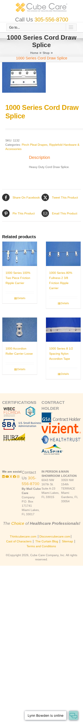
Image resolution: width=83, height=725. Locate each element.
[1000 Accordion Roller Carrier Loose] (19, 330)
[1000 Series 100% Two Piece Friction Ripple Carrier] (19, 254)
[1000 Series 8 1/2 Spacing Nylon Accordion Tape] (63, 330)
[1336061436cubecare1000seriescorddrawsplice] (41, 77)
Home (34, 53)
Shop (46, 53)
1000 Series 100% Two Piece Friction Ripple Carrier (18, 278)
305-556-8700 (51, 19)
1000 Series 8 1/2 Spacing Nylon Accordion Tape (61, 353)
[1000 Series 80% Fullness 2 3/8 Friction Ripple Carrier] (63, 254)
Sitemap (67, 541)
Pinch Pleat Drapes (34, 144)
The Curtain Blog (46, 541)
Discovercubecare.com (54, 536)
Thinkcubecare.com (23, 536)
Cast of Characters (18, 541)
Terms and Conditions (41, 546)
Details (21, 298)
